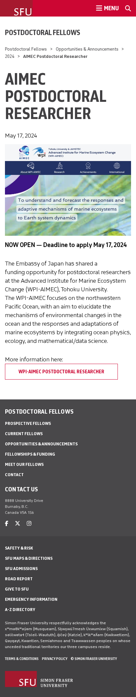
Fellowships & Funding (30, 454)
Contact (14, 474)
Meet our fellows (24, 464)
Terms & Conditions (22, 658)
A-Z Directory (20, 609)
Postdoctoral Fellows (42, 32)
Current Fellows (24, 433)
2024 (10, 56)
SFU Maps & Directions (28, 558)
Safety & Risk (19, 548)
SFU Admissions (21, 568)
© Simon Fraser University (94, 658)
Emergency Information (31, 599)
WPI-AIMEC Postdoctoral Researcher (61, 372)
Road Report (19, 579)
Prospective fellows (28, 423)
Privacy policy (54, 658)
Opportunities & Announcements (87, 49)
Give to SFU (17, 589)
